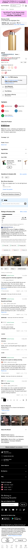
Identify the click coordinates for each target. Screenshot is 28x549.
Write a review (23, 211)
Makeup (2, 9)
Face (7, 9)
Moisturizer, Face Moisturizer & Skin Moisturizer (12, 436)
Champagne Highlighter (15, 441)
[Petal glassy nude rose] (15, 67)
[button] (19, 54)
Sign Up (23, 504)
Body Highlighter (5, 441)
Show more (4, 144)
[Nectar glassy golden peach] (9, 67)
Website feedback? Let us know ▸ (14, 447)
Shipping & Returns (9, 83)
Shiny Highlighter (5, 442)
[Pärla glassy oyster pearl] (12, 67)
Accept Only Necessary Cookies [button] (7, 540)
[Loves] (22, 6)
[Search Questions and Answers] (2, 177)
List (25, 62)
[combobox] (15, 5)
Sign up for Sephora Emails (8, 501)
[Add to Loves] (26, 59)
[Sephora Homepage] (5, 6)
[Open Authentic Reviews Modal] (14, 227)
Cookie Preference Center (15, 535)
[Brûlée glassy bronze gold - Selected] (2, 67)
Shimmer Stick (12, 439)
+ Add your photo (5, 410)
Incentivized (17, 264)
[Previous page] (1, 400)
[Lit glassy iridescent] (5, 67)
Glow (18, 24)
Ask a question (13, 23)
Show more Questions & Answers (11, 194)
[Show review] (6, 261)
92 (23, 400)
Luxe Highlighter (20, 439)
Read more (3, 288)
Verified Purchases (22, 268)
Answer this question (8, 189)
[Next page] (26, 400)
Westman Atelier (5, 19)
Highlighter (11, 9)
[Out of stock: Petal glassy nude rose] (5, 72)
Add (9, 167)
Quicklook (3, 164)
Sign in (6, 80)
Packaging (22, 24)
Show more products (9, 116)
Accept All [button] (20, 540)
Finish (15, 24)
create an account (14, 80)
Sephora (12, 435)
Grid (21, 62)
